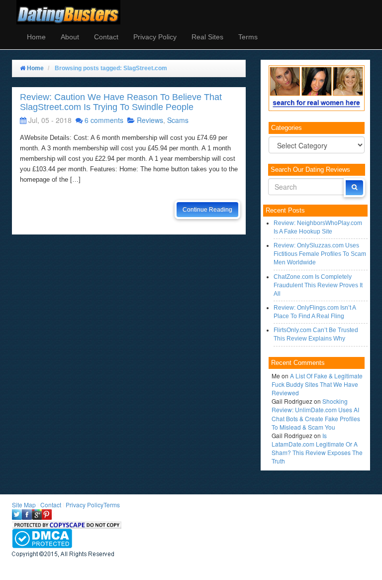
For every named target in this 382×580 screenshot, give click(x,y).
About (70, 37)
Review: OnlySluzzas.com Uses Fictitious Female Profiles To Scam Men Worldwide (320, 254)
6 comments (104, 120)
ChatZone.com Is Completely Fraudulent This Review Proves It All (318, 285)
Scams (178, 120)
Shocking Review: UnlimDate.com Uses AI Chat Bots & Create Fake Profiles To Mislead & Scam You (316, 414)
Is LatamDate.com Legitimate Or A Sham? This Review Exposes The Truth (317, 448)
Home (36, 37)
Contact (106, 37)
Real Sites (207, 37)
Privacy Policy (155, 37)
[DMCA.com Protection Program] (42, 537)
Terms (248, 37)
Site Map (24, 504)
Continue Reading (207, 209)
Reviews (150, 120)
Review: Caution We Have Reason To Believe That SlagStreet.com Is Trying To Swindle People (121, 102)
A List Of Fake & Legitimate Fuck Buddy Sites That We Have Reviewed (317, 384)
